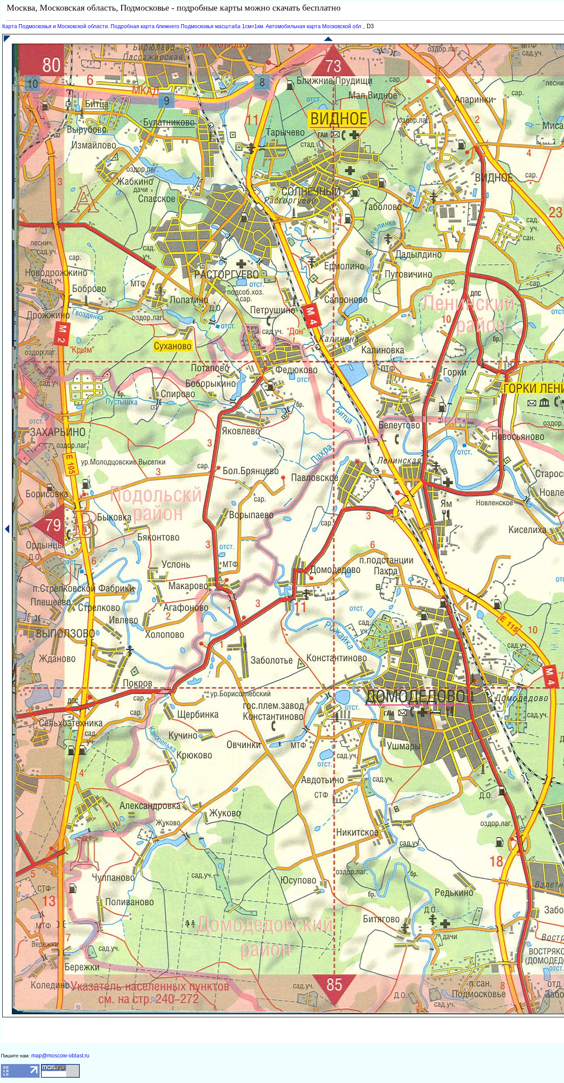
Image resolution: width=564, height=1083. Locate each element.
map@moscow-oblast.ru (60, 1056)
